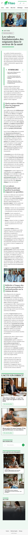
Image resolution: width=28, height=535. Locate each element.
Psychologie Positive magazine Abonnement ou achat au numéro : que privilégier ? (13, 491)
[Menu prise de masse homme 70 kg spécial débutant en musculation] (14, 417)
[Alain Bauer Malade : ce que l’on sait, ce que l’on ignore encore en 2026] (14, 387)
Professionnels (8, 33)
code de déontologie (9, 136)
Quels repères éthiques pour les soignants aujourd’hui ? (13, 73)
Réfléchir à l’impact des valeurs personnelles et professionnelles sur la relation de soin (14, 82)
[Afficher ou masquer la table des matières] (21, 70)
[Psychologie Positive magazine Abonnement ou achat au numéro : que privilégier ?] (14, 481)
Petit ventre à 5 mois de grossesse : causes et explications (13, 507)
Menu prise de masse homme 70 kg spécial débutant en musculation (14, 429)
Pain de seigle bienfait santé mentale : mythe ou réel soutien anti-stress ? (13, 471)
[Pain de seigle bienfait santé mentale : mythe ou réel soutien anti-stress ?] (14, 461)
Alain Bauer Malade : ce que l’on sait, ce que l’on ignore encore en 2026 (13, 399)
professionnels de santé (10, 177)
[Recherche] (20, 3)
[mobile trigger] (2, 3)
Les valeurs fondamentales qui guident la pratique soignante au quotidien (14, 77)
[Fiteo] (10, 3)
